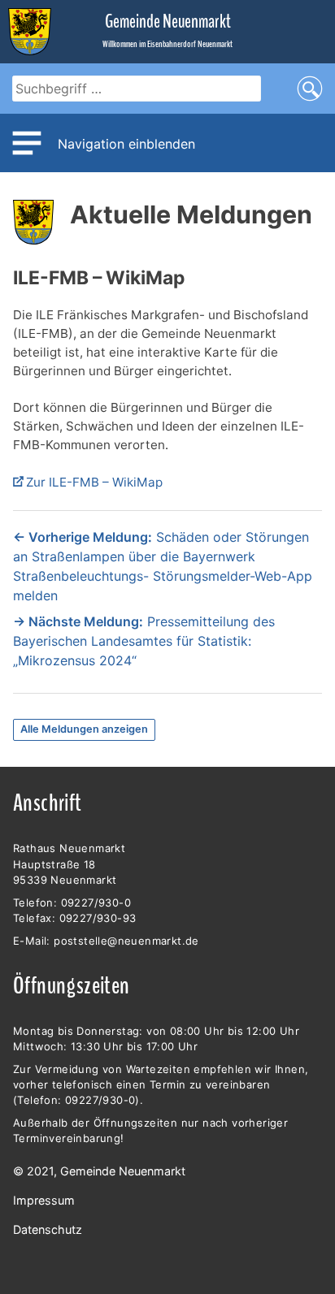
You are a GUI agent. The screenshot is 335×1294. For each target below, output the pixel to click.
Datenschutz (47, 1229)
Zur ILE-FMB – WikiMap (94, 482)
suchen (310, 89)
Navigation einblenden (126, 144)
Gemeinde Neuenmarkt (168, 21)
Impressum (44, 1200)
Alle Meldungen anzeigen (84, 729)
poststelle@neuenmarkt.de (126, 940)
